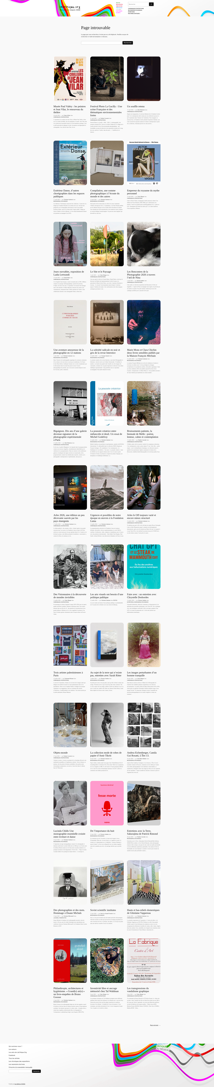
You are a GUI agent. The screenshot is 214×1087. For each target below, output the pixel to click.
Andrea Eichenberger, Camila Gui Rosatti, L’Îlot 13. (142, 754)
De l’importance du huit (102, 831)
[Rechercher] (151, 4)
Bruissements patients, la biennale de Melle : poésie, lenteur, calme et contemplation (142, 434)
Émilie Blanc (67, 277)
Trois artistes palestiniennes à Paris (68, 674)
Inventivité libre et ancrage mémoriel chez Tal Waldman (104, 990)
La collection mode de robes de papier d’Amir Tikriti (106, 754)
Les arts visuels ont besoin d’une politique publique (106, 596)
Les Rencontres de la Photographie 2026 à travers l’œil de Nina (141, 274)
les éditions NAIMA (20, 1084)
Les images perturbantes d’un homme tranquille (142, 674)
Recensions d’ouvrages (61, 201)
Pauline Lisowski (105, 118)
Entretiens (130, 602)
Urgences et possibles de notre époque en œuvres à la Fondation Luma (106, 518)
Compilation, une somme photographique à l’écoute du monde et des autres (104, 193)
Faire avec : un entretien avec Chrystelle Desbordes (141, 596)
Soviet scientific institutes (103, 910)
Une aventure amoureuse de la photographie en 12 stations (69, 351)
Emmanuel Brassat (69, 678)
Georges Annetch (105, 356)
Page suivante (155, 1025)
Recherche (36, 1071)
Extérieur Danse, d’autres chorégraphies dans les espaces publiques (69, 193)
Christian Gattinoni (68, 199)
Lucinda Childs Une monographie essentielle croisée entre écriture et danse (69, 834)
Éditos (115, 600)
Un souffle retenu (136, 106)
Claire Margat (140, 196)
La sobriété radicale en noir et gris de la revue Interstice (105, 351)
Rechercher (128, 43)
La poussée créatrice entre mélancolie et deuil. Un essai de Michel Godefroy (106, 434)
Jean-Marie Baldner (141, 758)
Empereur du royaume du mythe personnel (143, 192)
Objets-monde (61, 752)
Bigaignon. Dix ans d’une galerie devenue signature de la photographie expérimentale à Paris (70, 435)
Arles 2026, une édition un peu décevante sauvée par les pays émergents (69, 518)
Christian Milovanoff (69, 916)
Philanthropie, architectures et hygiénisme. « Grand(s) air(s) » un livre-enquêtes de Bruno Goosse (69, 993)
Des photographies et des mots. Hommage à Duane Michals (69, 911)
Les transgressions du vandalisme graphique (138, 990)
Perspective (62, 917)
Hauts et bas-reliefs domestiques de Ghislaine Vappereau (143, 911)
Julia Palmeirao (141, 109)
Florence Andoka (142, 600)
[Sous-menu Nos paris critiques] (140, 13)
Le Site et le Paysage (100, 271)
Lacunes (56, 917)
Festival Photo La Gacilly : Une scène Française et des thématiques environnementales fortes (106, 111)
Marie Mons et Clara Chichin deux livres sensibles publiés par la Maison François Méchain (143, 353)
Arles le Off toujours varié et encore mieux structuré (141, 516)
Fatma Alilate (67, 115)
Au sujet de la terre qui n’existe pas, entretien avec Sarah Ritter (106, 674)
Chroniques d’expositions (61, 117)
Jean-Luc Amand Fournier (106, 913)
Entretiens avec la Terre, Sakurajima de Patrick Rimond (142, 832)
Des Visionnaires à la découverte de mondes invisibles (70, 596)
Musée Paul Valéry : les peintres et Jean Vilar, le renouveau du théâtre (70, 109)
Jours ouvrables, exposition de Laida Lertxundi (69, 273)
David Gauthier (140, 280)
